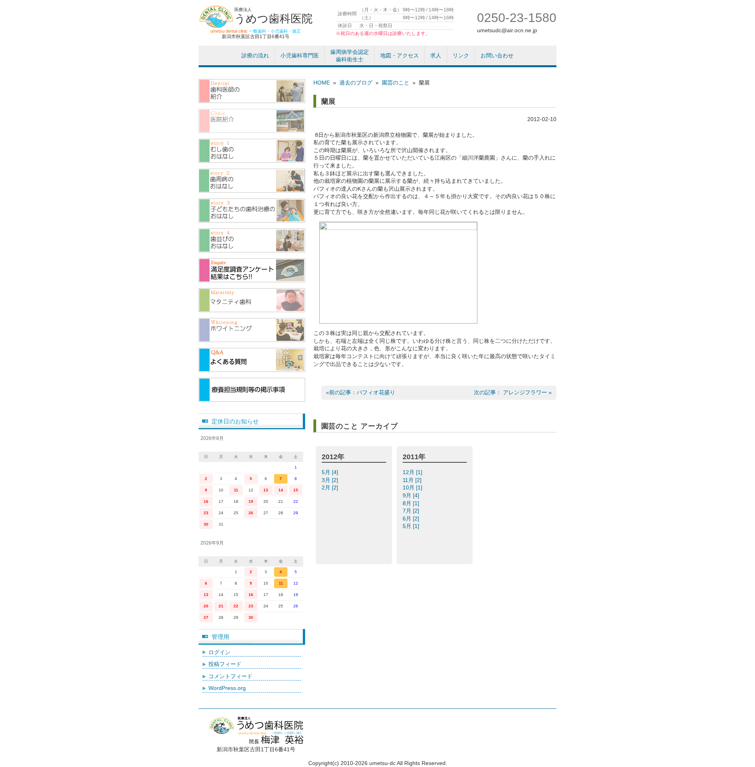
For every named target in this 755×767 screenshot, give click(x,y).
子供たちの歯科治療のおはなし (252, 211)
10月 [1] (413, 487)
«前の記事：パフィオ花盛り (360, 392)
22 (236, 606)
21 (221, 606)
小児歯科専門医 (299, 55)
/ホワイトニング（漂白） (252, 330)
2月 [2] (331, 487)
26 (251, 513)
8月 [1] (412, 503)
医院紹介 (252, 121)
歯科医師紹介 (252, 91)
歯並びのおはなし (252, 240)
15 (295, 490)
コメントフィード (230, 676)
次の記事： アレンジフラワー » (513, 392)
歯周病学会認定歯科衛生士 (349, 56)
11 (236, 490)
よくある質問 (252, 360)
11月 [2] (413, 480)
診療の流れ (255, 55)
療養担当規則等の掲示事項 (252, 390)
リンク (461, 55)
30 (206, 524)
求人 (435, 55)
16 (206, 501)
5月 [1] (412, 526)
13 (265, 490)
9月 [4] (412, 495)
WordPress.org (227, 688)
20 (206, 606)
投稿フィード (224, 664)
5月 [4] (331, 472)
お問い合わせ (497, 55)
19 (251, 501)
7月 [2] (412, 511)
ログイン (219, 652)
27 (206, 617)
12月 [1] (413, 472)
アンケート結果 (252, 270)
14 (280, 490)
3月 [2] (331, 480)
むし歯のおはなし (252, 151)
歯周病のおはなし (252, 181)
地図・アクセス (399, 55)
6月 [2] (412, 518)
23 (206, 513)
